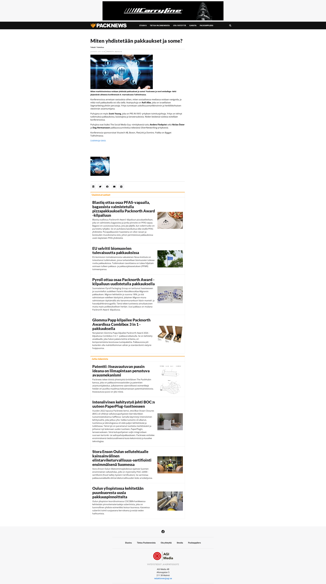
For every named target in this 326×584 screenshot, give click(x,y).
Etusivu (143, 25)
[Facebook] (163, 531)
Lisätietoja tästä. (98, 140)
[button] (93, 186)
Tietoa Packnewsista (160, 25)
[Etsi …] (230, 25)
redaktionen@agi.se (163, 578)
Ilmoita (192, 25)
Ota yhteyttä (179, 25)
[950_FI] (163, 19)
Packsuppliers (206, 25)
